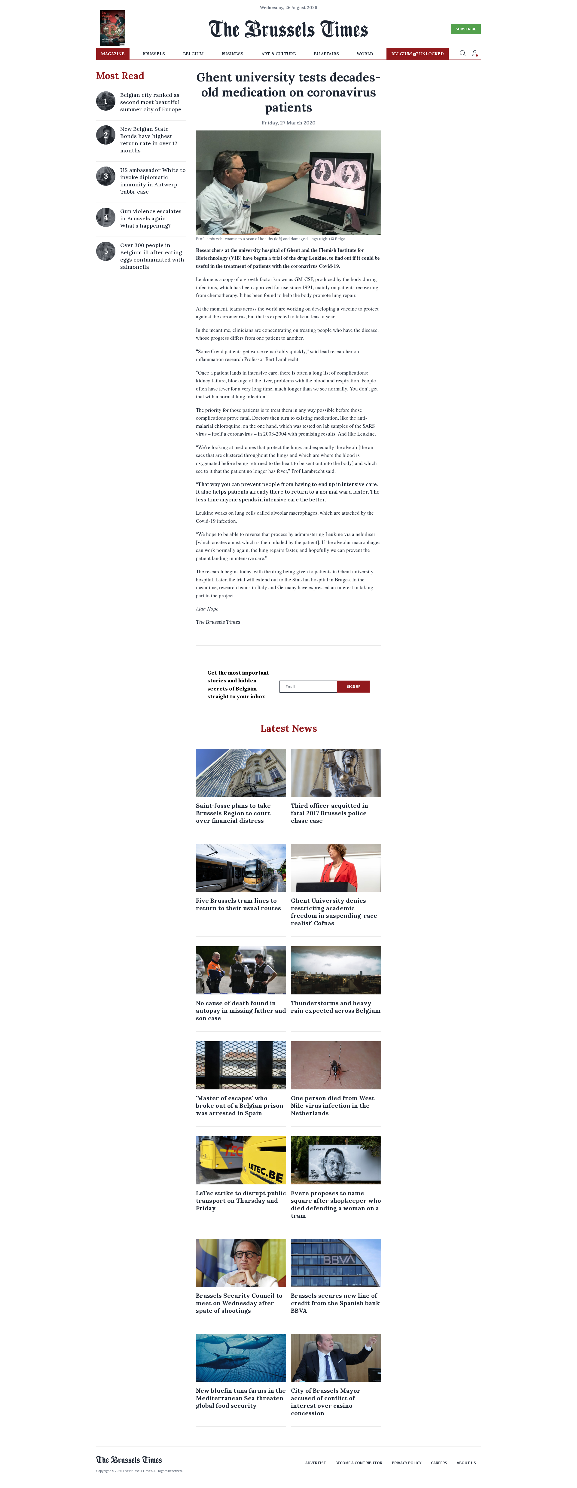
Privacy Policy (406, 1462)
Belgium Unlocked (417, 54)
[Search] (463, 54)
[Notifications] (475, 54)
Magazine (113, 54)
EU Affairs (326, 54)
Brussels (153, 54)
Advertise (315, 1462)
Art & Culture (278, 54)
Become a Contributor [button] (358, 1462)
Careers (439, 1462)
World (365, 54)
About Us (466, 1462)
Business (232, 54)
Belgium (193, 54)
